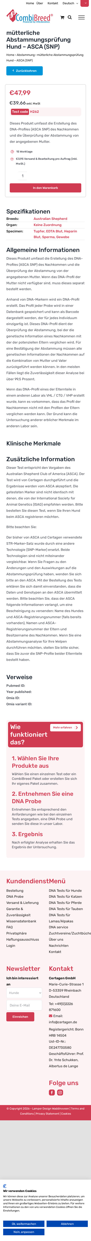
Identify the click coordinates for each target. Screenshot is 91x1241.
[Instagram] (60, 1092)
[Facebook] (52, 1092)
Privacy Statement (47, 1113)
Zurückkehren (26, 71)
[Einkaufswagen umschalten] (62, 17)
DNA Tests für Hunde (65, 891)
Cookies (66, 1113)
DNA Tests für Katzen (65, 897)
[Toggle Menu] (81, 17)
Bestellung (14, 891)
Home (10, 55)
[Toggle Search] (70, 17)
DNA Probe (14, 897)
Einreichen (20, 1017)
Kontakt (55, 952)
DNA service (58, 927)
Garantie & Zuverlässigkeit (18, 912)
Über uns (56, 939)
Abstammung (26, 55)
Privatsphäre (16, 933)
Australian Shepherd (50, 219)
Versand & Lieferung (22, 903)
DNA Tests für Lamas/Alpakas (61, 918)
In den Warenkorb (45, 188)
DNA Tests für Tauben (66, 909)
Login (10, 946)
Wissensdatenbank (21, 921)
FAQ (9, 927)
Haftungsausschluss (22, 939)
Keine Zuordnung (48, 225)
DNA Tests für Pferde (65, 903)
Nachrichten (59, 946)
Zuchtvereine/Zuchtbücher (67, 933)
